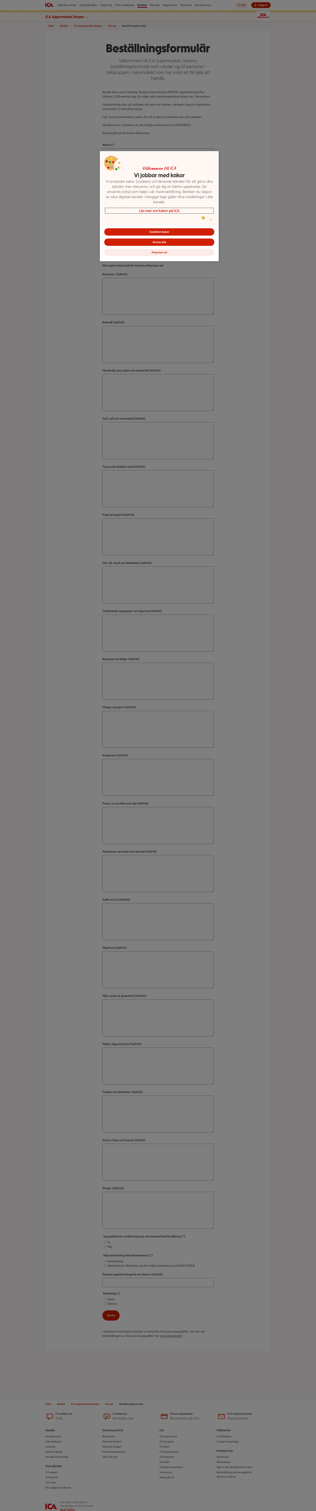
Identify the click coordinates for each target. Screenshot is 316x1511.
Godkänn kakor (159, 232)
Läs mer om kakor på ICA (159, 211)
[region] (159, 206)
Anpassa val (159, 252)
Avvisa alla (159, 242)
